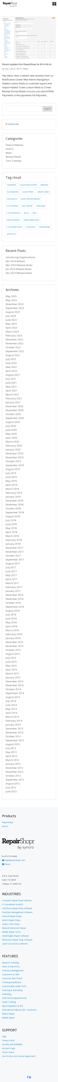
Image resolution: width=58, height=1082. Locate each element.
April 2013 (11, 756)
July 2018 (11, 520)
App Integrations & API (12, 1006)
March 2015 (12, 673)
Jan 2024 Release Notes (18, 269)
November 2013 (15, 732)
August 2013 (13, 744)
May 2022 (11, 367)
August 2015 (13, 653)
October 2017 (13, 555)
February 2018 (14, 539)
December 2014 (14, 681)
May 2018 (11, 528)
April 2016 (11, 626)
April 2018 (11, 532)
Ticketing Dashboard (11, 982)
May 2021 (11, 386)
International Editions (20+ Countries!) (19, 1009)
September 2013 (15, 740)
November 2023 (15, 304)
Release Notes (13, 156)
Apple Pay (11, 234)
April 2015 (11, 669)
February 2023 (14, 335)
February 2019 (14, 492)
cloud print (28, 192)
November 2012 (15, 771)
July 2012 (11, 787)
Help (4, 1036)
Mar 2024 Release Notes (19, 265)
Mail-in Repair (8, 1013)
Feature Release (14, 145)
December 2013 (14, 728)
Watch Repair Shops (11, 920)
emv (34, 213)
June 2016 (11, 618)
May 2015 (11, 665)
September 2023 (15, 308)
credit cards (43, 192)
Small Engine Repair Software (15, 935)
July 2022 (11, 359)
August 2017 (13, 563)
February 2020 (14, 445)
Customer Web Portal (12, 978)
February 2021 (14, 398)
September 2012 (15, 779)
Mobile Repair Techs (11, 932)
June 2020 (11, 429)
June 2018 (11, 524)
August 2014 (13, 697)
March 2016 (12, 630)
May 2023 (11, 323)
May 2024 (11, 300)
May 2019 (11, 481)
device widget (13, 220)
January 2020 (13, 449)
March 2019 (12, 488)
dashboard (44, 227)
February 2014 (14, 720)
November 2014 (15, 685)
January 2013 (13, 763)
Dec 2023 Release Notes (19, 273)
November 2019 (15, 457)
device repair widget (30, 199)
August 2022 (13, 355)
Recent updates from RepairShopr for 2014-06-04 (26, 64)
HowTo (10, 148)
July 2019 (11, 473)
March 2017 (12, 583)
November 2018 (15, 504)
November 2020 (15, 410)
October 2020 (13, 414)
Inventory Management (13, 970)
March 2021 (12, 394)
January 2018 (13, 543)
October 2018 (13, 508)
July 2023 (11, 315)
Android (44, 185)
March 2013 (12, 760)
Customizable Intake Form (14, 986)
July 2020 (11, 426)
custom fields (13, 213)
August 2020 (13, 422)
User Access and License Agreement (18, 1056)
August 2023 (13, 312)
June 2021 (11, 382)
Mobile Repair (8, 1017)
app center (27, 206)
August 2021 (13, 374)
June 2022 (11, 363)
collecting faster (28, 185)
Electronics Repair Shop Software (17, 939)
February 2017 (14, 587)
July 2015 (11, 657)
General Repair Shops (12, 916)
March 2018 (12, 536)
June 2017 (11, 571)
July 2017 (11, 567)
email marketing (31, 220)
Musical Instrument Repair (14, 928)
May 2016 (11, 622)
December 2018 (14, 500)
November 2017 (15, 551)
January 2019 (13, 496)
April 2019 (11, 484)
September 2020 (15, 418)
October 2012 (13, 775)
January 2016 (13, 638)
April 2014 (11, 712)
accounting (12, 206)
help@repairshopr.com (14, 860)
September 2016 (15, 606)
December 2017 (14, 547)
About (7, 864)
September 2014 (15, 693)
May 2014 (11, 708)
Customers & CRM (10, 974)
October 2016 (13, 602)
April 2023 (11, 327)
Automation (12, 192)
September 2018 (15, 512)
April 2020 (11, 437)
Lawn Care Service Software (15, 943)
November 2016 (15, 598)
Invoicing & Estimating (12, 990)
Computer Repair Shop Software (17, 900)
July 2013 (11, 748)
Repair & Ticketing (10, 962)
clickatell (30, 227)
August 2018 (13, 516)
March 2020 (12, 441)
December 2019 (14, 453)
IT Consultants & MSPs (12, 904)
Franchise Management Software (17, 912)
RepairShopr (7, 822)
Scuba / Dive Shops (11, 924)
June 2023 (11, 319)
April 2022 (11, 371)
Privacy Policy (8, 1040)
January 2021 (13, 402)
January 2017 (13, 591)
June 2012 (11, 791)
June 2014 (11, 705)
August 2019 (13, 469)
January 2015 (13, 677)
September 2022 (15, 351)
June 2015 (11, 661)
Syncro (5, 826)
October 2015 (13, 650)
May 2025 (11, 296)
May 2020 (11, 433)
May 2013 (11, 752)
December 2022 (14, 339)
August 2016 (13, 610)
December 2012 (14, 767)
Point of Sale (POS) (11, 966)
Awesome (40, 206)
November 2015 (15, 646)
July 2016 (11, 614)
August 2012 (13, 783)
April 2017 (11, 579)
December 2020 (14, 406)
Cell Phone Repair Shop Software (17, 908)
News (25, 68)
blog (26, 213)
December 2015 (14, 642)
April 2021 (11, 390)
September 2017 (15, 559)
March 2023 (12, 331)
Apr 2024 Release (15, 261)
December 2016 (14, 595)
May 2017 (11, 575)
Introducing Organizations (20, 257)
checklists (12, 199)
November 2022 (15, 343)
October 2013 (13, 736)
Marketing (6, 994)
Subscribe (13, 124)
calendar (11, 185)
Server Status (8, 1052)
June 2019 (11, 477)
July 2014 (11, 701)
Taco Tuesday (13, 160)
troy (6, 68)
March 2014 (12, 716)
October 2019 (13, 461)
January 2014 (13, 724)
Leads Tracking (9, 1002)
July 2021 (11, 378)
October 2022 (13, 347)
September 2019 (15, 465)
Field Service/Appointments (14, 998)
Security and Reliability (12, 1044)
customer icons (14, 227)
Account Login (8, 1048)
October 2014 (13, 689)
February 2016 (14, 634)
